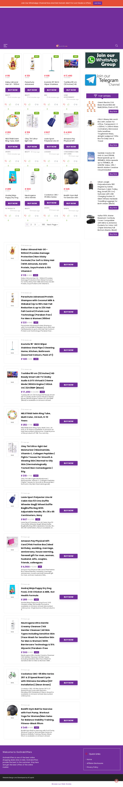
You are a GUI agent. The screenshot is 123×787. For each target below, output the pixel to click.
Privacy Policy (92, 767)
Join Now (97, 3)
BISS (45, 95)
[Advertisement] (61, 24)
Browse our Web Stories (61, 784)
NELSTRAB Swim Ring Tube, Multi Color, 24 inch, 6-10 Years (12, 141)
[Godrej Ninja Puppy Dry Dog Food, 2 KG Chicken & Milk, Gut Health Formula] (12, 177)
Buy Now (13, 90)
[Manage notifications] (116, 781)
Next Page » (52, 224)
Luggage (47, 152)
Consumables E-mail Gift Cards (71, 153)
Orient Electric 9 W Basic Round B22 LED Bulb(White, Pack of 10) (108, 104)
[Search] (117, 46)
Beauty (7, 95)
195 (43, 224)
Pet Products (10, 208)
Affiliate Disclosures (95, 763)
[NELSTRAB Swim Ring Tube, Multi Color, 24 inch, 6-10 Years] (12, 120)
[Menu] (5, 46)
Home (89, 759)
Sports (7, 152)
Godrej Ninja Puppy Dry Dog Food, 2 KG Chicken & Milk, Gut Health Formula (38, 592)
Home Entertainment (69, 96)
